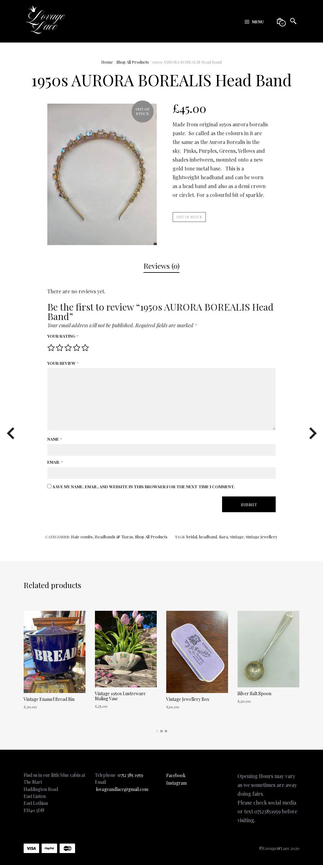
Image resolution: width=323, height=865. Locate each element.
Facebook (175, 775)
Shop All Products (132, 62)
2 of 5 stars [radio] (59, 348)
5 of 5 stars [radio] (85, 348)
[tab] (161, 266)
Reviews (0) (161, 266)
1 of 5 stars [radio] (51, 348)
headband (208, 536)
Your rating (62, 336)
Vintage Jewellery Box (187, 699)
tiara (223, 536)
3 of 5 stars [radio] (68, 348)
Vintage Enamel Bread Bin (49, 699)
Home (107, 62)
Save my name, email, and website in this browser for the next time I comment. (144, 486)
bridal (191, 536)
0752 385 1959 (130, 775)
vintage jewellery (262, 536)
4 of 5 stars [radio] (76, 348)
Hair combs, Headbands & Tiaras (102, 536)
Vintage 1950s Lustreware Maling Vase (120, 696)
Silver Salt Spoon (254, 693)
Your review (63, 363)
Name (54, 439)
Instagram (176, 783)
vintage (237, 536)
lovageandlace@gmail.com (122, 789)
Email (55, 462)
